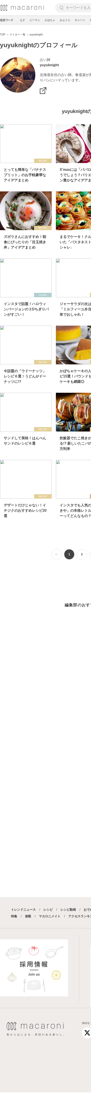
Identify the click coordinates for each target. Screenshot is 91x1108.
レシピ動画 (68, 909)
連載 (28, 916)
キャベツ (80, 20)
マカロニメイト (50, 916)
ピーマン (35, 20)
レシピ (48, 909)
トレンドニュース (23, 909)
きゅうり (65, 20)
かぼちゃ (50, 20)
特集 (14, 916)
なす (22, 20)
